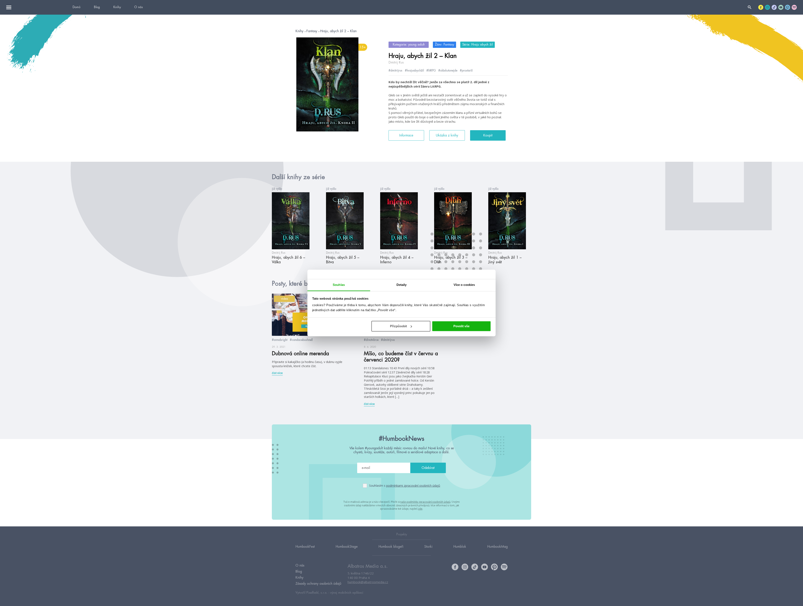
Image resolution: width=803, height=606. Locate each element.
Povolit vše (461, 326)
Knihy (117, 7)
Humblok (459, 546)
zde (420, 509)
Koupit (487, 135)
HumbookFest (305, 546)
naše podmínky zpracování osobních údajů (425, 502)
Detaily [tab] (401, 284)
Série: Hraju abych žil (477, 44)
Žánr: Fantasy (444, 44)
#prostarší (466, 70)
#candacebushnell (301, 339)
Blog (97, 7)
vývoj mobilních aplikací (346, 592)
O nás (138, 7)
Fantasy (312, 31)
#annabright (279, 339)
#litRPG (431, 70)
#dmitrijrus (395, 70)
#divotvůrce (371, 339)
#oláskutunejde (447, 70)
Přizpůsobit (398, 326)
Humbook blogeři (390, 546)
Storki (428, 546)
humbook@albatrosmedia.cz (368, 582)
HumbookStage (347, 546)
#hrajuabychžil (414, 70)
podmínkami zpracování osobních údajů (413, 486)
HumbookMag (497, 546)
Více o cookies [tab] (464, 284)
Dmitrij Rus (396, 62)
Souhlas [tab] (339, 284)
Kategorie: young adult (409, 44)
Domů (77, 7)
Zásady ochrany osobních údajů (318, 583)
